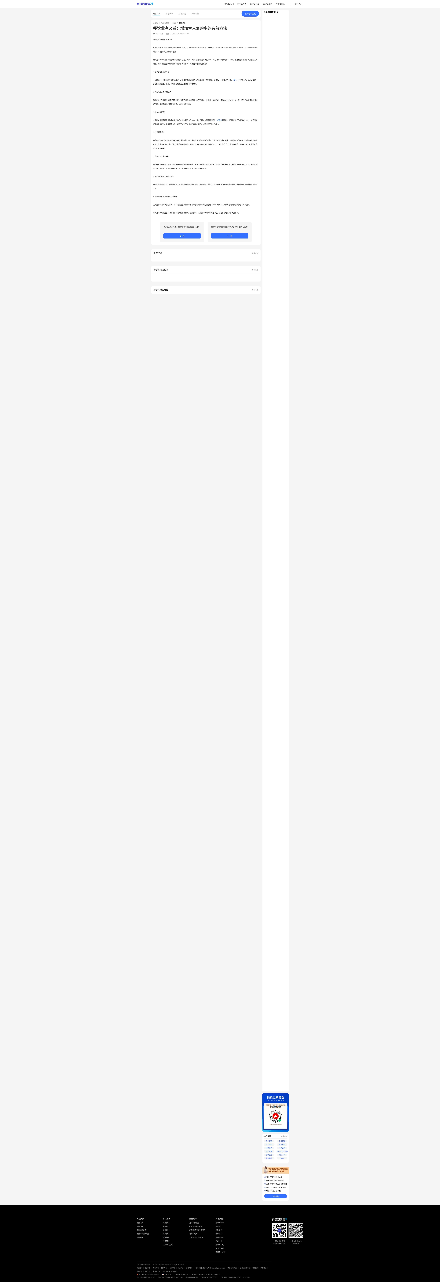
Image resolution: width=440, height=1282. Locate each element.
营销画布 (269, 1155)
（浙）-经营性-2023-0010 (208, 1277)
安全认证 (180, 1268)
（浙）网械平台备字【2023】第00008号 (170, 1277)
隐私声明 (156, 1268)
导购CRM (282, 1155)
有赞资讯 (147, 1271)
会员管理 (269, 1151)
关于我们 (139, 1268)
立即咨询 (275, 1196)
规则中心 (172, 1268)
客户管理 (269, 1141)
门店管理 (282, 1148)
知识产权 (164, 1268)
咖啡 (282, 1158)
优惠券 (219, 120)
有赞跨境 (263, 1268)
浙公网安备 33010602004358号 (149, 1274)
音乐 (234, 80)
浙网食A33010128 (192, 1277)
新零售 (155, 23)
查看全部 (255, 253)
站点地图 (165, 1271)
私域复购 (282, 1144)
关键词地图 (174, 1271)
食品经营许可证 (245, 1268)
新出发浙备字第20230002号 (146, 1277)
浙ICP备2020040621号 (212, 1274)
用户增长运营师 (282, 1151)
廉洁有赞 (189, 1268)
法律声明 (147, 1268)
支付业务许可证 (232, 1268)
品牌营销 (282, 1141)
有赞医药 (255, 1268)
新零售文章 (165, 23)
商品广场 (139, 1271)
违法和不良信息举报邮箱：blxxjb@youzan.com (210, 1268)
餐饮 (174, 23)
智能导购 (269, 1148)
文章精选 (269, 1158)
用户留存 (269, 1144)
